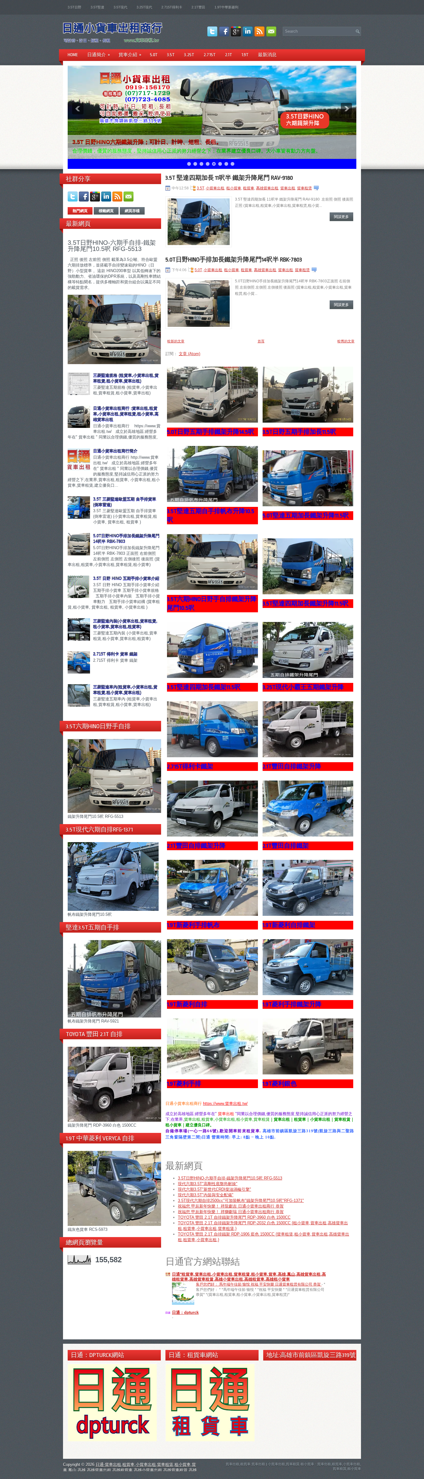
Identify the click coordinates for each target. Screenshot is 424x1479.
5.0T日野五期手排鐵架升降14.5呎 (210, 432)
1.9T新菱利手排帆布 (193, 925)
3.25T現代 (144, 7)
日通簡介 (98, 54)
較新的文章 (175, 341)
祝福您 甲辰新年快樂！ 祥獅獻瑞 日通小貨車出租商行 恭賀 (231, 1211)
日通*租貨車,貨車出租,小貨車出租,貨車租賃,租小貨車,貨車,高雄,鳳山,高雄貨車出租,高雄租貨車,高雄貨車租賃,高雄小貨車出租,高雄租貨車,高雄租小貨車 (249, 1277)
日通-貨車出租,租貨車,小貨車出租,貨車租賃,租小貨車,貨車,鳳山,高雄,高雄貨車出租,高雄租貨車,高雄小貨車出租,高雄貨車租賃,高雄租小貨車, (130, 1470)
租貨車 (248, 188)
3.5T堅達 (97, 7)
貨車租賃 (304, 188)
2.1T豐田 (198, 7)
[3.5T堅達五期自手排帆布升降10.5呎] (212, 500)
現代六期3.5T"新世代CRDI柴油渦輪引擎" (214, 1189)
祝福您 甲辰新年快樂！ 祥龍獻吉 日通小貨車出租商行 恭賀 (231, 1206)
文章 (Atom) (189, 353)
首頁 (261, 341)
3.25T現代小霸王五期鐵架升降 (303, 687)
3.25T (189, 54)
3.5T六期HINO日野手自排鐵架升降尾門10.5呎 (212, 603)
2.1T (228, 54)
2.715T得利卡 (171, 7)
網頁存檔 (132, 211)
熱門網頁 (80, 211)
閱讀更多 (341, 217)
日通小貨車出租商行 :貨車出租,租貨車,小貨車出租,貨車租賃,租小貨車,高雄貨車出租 (126, 414)
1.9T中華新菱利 (226, 7)
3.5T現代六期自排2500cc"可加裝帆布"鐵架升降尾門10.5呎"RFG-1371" (241, 1200)
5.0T (154, 54)
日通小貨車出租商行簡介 (115, 450)
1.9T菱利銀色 (280, 1083)
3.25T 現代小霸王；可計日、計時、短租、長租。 (133, 142)
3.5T (171, 54)
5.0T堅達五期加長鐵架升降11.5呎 (306, 515)
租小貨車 (233, 188)
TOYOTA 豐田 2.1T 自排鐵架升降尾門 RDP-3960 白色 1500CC (234, 1217)
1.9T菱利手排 (184, 1083)
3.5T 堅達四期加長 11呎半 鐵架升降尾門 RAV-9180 (229, 177)
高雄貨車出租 (267, 188)
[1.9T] (212, 993)
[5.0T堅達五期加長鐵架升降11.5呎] (308, 505)
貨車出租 (287, 188)
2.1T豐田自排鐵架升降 (292, 766)
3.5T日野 (74, 7)
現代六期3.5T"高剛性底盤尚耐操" (207, 1183)
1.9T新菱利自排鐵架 (289, 925)
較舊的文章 (345, 341)
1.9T (245, 54)
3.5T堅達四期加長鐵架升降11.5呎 (306, 603)
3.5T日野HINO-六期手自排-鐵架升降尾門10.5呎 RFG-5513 (112, 245)
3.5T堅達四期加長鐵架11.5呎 (204, 687)
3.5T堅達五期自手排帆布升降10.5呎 (210, 515)
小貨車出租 (215, 188)
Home (73, 54)
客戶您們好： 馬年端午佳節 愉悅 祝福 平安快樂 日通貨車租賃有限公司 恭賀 (259, 1284)
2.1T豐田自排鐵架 (286, 845)
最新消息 (267, 54)
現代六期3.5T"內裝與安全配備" (205, 1195)
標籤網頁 (106, 211)
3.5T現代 (120, 7)
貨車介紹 (130, 54)
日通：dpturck (185, 1312)
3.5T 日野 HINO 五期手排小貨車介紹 (126, 578)
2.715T (210, 54)
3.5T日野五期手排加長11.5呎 (299, 432)
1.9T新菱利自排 (187, 1004)
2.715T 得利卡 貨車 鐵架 (115, 653)
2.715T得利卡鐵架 (190, 766)
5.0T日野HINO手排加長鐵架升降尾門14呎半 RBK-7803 (233, 259)
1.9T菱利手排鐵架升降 (292, 1004)
